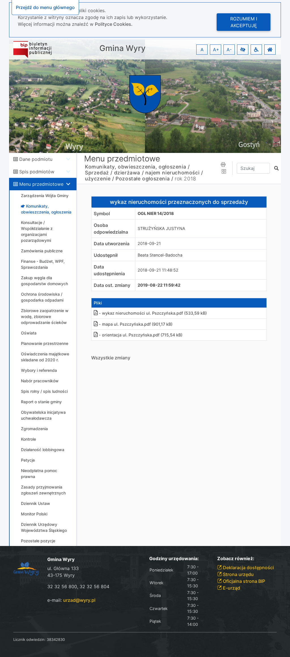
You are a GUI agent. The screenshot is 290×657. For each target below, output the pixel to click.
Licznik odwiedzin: (29, 639)
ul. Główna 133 (63, 568)
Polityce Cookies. (114, 24)
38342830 (56, 639)
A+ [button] (216, 49)
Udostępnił (106, 255)
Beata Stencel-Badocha (160, 255)
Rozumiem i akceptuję (243, 22)
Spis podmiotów (36, 171)
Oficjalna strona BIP (243, 581)
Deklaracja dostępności (248, 567)
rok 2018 (185, 179)
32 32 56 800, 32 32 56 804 (78, 586)
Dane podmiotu (35, 159)
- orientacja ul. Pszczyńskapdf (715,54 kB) (140, 334)
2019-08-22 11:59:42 (159, 285)
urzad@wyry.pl (79, 600)
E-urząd (231, 588)
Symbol (102, 213)
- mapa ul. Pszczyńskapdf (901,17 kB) (135, 324)
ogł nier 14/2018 (156, 213)
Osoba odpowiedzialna (111, 228)
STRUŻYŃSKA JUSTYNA (161, 228)
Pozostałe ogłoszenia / (144, 179)
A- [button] (229, 49)
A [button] (202, 49)
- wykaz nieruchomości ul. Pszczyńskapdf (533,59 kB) (153, 313)
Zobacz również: (235, 558)
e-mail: (71, 600)
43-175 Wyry (61, 575)
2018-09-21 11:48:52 (158, 270)
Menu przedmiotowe (41, 184)
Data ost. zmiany (112, 285)
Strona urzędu (238, 574)
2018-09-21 (149, 243)
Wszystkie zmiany (110, 358)
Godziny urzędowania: (174, 558)
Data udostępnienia (109, 270)
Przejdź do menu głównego (45, 7)
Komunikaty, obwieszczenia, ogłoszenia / (137, 167)
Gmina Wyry (122, 48)
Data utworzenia (111, 243)
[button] (242, 49)
